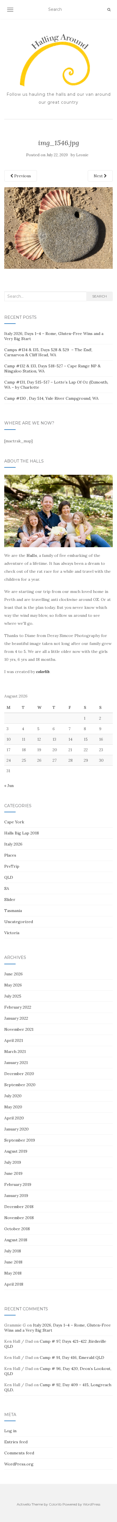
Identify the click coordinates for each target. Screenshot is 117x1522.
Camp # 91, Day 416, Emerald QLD (72, 1357)
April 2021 (13, 1040)
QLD (8, 877)
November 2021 (19, 1029)
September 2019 (19, 1140)
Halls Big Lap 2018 (21, 833)
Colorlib (55, 1504)
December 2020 (19, 1073)
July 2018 (12, 1251)
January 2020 (16, 1129)
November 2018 (19, 1217)
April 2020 (14, 1118)
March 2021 (15, 1051)
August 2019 (15, 1151)
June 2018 (13, 1262)
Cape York (14, 821)
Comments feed (19, 1453)
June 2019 (13, 1173)
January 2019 (16, 1195)
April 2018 (13, 1284)
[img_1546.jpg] (58, 227)
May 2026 (13, 985)
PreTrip (11, 866)
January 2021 (16, 1062)
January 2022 (16, 1018)
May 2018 (13, 1273)
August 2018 (15, 1239)
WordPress (91, 1504)
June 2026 (13, 974)
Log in (10, 1430)
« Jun (9, 785)
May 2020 (13, 1106)
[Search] (109, 9)
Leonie (82, 155)
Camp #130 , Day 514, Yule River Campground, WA (51, 398)
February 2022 (17, 1007)
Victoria (11, 932)
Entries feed (16, 1441)
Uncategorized (18, 921)
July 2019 (12, 1162)
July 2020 (13, 1095)
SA (6, 888)
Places (10, 855)
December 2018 (19, 1206)
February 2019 (17, 1184)
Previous (22, 175)
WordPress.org (19, 1464)
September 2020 (19, 1084)
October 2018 (17, 1228)
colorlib (42, 671)
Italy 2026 (13, 844)
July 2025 (12, 996)
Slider (9, 899)
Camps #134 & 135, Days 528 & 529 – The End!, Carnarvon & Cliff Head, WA (48, 352)
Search (99, 296)
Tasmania (13, 910)
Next (99, 175)
